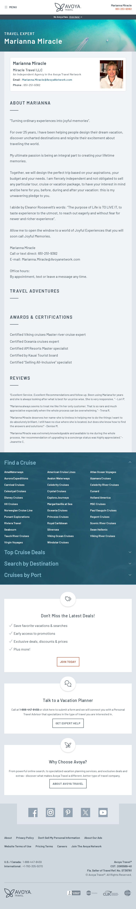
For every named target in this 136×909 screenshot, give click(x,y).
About (8, 837)
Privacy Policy (25, 837)
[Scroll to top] (127, 900)
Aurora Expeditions (16, 478)
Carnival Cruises (14, 484)
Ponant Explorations (17, 516)
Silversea (53, 529)
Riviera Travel (12, 523)
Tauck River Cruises (16, 536)
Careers (62, 846)
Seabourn (10, 529)
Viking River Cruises (102, 536)
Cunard (94, 491)
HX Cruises (11, 504)
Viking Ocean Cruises (60, 536)
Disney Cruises (13, 497)
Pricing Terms (44, 846)
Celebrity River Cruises (104, 484)
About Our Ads (93, 837)
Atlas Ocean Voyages (103, 472)
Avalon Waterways (58, 478)
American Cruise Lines (61, 472)
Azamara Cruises (100, 478)
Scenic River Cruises (103, 523)
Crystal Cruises (56, 491)
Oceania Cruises (57, 510)
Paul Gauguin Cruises (103, 510)
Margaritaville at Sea (59, 504)
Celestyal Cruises (15, 491)
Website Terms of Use (17, 846)
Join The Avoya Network (86, 846)
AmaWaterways (13, 472)
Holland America (100, 497)
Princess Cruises (58, 516)
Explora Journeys (58, 497)
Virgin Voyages (13, 542)
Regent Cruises (99, 516)
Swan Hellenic (99, 529)
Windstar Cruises (58, 542)
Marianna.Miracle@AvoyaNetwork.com (47, 79)
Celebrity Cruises (58, 484)
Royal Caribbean (57, 523)
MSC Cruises (98, 504)
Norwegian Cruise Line (18, 510)
